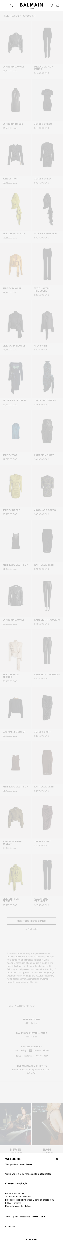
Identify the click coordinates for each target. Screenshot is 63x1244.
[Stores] (51, 5)
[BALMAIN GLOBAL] (31, 5)
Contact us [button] (10, 1227)
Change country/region (16, 1183)
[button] (11, 5)
